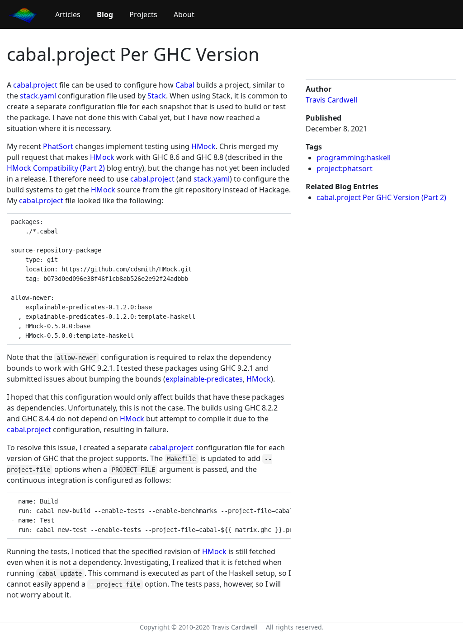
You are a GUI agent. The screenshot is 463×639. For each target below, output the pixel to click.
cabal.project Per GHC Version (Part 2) (381, 197)
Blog (105, 14)
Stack (156, 96)
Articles (67, 14)
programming (341, 158)
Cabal (184, 85)
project (329, 168)
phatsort (358, 168)
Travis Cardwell (331, 100)
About (184, 14)
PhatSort (58, 146)
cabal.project (35, 85)
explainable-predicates (204, 379)
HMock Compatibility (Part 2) (56, 168)
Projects (143, 14)
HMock (203, 146)
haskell (379, 158)
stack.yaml (38, 96)
